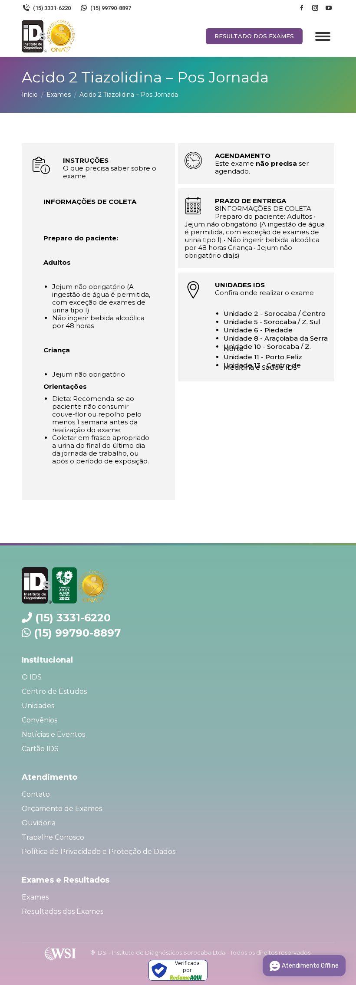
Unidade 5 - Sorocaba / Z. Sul (272, 322)
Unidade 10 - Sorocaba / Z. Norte (267, 347)
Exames (35, 897)
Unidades (38, 706)
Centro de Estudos (54, 691)
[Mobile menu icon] (322, 36)
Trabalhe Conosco (53, 837)
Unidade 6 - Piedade (258, 330)
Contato (36, 794)
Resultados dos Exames (62, 911)
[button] (337, 10)
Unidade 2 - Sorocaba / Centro (275, 313)
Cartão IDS (40, 749)
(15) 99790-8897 (77, 633)
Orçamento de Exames (62, 808)
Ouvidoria (39, 823)
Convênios (39, 720)
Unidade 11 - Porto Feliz (263, 357)
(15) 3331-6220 (73, 617)
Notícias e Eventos (53, 734)
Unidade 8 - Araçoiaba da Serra (276, 338)
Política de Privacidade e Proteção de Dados (98, 851)
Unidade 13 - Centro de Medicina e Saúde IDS (262, 366)
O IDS (32, 677)
